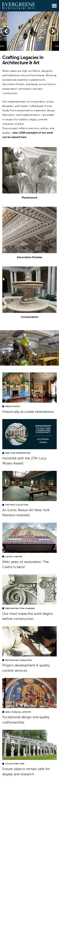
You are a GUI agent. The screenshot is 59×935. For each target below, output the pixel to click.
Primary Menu (54, 6)
